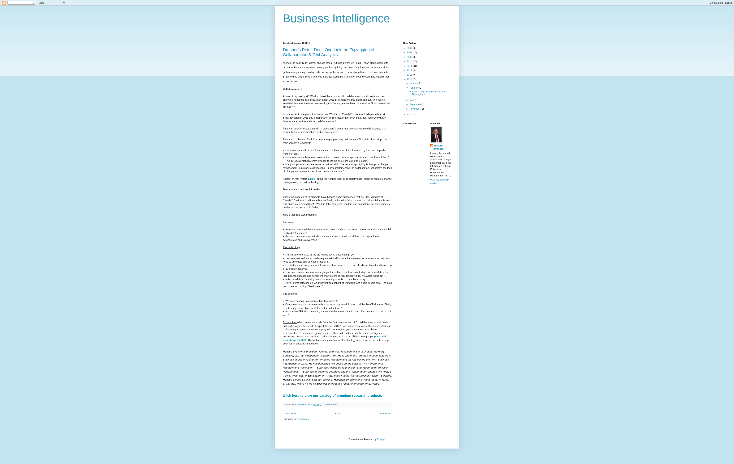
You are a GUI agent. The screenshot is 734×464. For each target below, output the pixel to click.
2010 (410, 61)
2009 (410, 57)
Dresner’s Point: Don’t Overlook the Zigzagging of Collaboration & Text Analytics (328, 52)
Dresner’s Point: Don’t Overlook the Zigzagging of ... (427, 93)
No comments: (331, 404)
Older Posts (385, 413)
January (413, 83)
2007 (410, 48)
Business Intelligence (336, 18)
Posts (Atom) (303, 419)
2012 (410, 70)
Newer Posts (290, 413)
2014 (410, 79)
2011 (410, 66)
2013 (410, 75)
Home (338, 413)
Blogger (381, 439)
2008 (410, 52)
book (313, 178)
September (415, 104)
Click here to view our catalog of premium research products (332, 396)
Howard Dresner (438, 147)
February (414, 87)
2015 (410, 114)
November (415, 109)
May (411, 100)
